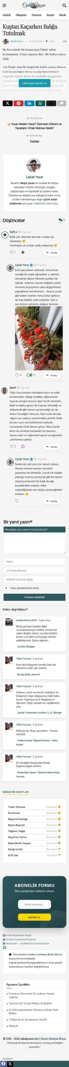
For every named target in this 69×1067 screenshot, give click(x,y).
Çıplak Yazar (16, 41)
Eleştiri (50, 15)
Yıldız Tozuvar (23, 658)
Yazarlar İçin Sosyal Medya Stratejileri (30, 1003)
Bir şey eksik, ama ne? (28, 674)
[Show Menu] (4, 5)
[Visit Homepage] (34, 5)
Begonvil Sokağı (18, 818)
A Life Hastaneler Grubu (18, 935)
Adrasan (13, 1025)
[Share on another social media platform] (62, 103)
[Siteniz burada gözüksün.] (4, 947)
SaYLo (13, 231)
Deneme (36, 15)
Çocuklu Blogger (26, 646)
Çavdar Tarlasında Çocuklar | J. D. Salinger (39, 712)
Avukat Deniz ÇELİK (26, 620)
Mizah (62, 15)
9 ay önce (26, 232)
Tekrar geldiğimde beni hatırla (24, 588)
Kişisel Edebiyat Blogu (53, 1038)
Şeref (13, 387)
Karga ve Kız (15, 849)
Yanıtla (53, 252)
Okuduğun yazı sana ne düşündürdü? (26, 529)
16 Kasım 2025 (36, 41)
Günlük (7, 15)
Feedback (8, 1058)
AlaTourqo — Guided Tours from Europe (27, 943)
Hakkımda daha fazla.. (46, 203)
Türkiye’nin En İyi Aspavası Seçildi (28, 1019)
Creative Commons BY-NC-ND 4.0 (44, 954)
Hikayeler (21, 15)
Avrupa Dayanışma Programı (20, 939)
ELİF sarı (13, 855)
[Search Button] (64, 5)
